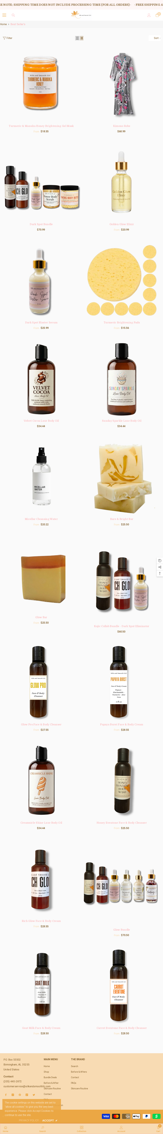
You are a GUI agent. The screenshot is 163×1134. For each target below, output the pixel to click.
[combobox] (44, 577)
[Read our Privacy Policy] (122, 594)
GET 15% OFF (81, 605)
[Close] (125, 519)
